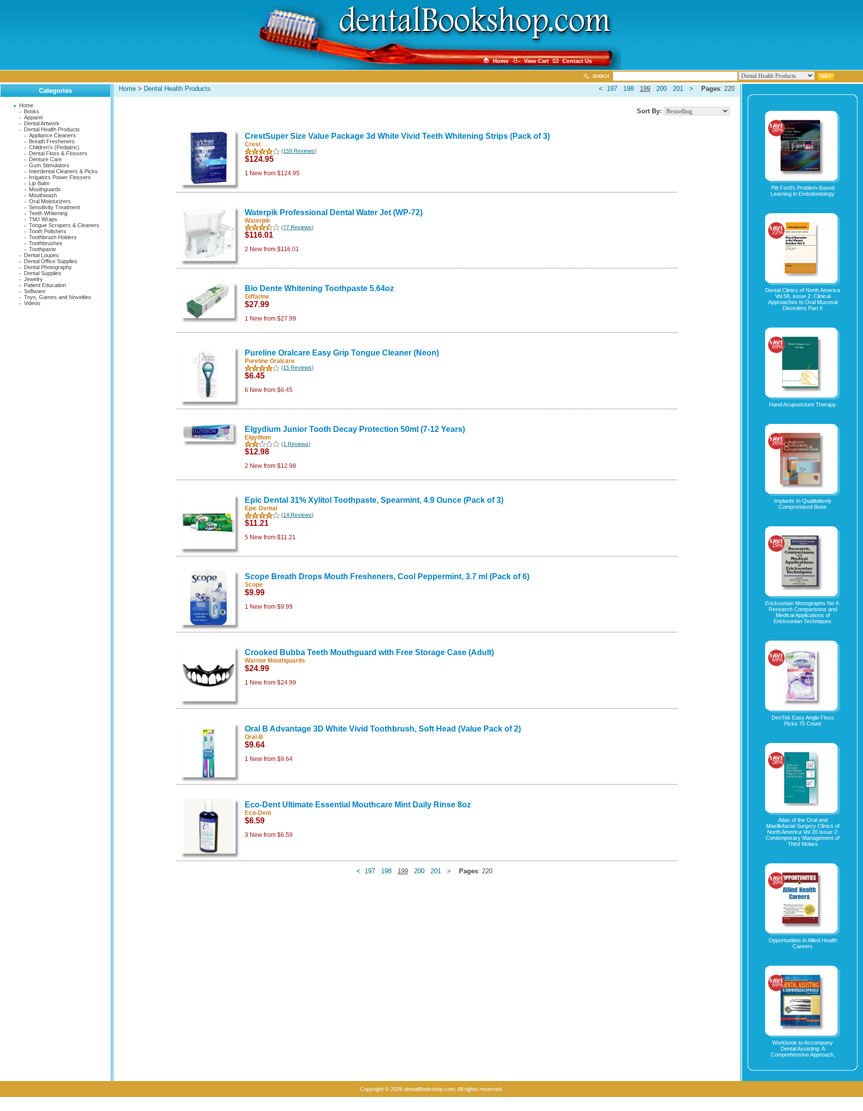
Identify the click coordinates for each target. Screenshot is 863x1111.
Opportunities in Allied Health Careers (803, 943)
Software (34, 291)
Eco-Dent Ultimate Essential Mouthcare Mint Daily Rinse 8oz (358, 804)
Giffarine (257, 296)
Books (31, 111)
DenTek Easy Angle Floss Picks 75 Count (803, 721)
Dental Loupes (41, 255)
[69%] (802, 391)
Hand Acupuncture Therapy (802, 404)
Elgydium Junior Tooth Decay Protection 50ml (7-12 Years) (355, 429)
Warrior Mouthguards (275, 660)
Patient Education (45, 285)
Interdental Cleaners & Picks (63, 171)
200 (661, 88)
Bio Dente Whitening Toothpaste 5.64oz (319, 288)
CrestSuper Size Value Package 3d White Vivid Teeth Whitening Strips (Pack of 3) (397, 136)
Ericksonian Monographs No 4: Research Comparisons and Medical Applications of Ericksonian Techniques (802, 612)
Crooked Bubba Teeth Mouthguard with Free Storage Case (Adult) (369, 652)
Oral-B (254, 737)
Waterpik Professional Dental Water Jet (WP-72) (334, 212)
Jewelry (33, 279)
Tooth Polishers (47, 231)
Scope (254, 584)
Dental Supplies (42, 273)
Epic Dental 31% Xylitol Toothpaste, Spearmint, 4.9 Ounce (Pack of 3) (374, 500)
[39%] (802, 927)
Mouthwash (43, 195)
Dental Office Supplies (50, 261)
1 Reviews (296, 444)
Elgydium (258, 437)
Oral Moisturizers (50, 201)
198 (628, 88)
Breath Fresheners (52, 141)
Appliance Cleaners (52, 135)
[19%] (803, 590)
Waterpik (257, 220)
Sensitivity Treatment (54, 207)
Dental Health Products (52, 129)
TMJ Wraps (43, 219)
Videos (32, 303)
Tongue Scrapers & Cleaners (64, 225)
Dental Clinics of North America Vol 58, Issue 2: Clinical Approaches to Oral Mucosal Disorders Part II (802, 299)
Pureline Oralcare (270, 361)
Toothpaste (42, 249)
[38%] (802, 175)
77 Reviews (297, 227)
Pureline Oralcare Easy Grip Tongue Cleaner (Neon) (342, 353)
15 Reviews (297, 367)
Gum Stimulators (49, 165)
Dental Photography (48, 267)
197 (612, 88)
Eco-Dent (258, 812)
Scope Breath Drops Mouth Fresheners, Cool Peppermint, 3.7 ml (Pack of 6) (387, 576)
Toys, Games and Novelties (57, 297)
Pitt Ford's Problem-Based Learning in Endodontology (803, 191)
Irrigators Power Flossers (60, 177)
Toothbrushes (45, 243)
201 (678, 88)
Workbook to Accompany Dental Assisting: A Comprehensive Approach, (803, 1049)
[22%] (803, 277)
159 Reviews (299, 151)
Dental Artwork (41, 123)
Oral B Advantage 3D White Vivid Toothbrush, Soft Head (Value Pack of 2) (383, 729)
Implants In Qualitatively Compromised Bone (803, 504)
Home (26, 105)
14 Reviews (297, 515)
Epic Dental (261, 508)
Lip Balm (39, 183)
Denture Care (45, 159)
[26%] (803, 488)
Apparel (33, 117)
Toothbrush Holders (53, 237)
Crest (253, 144)
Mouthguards (45, 189)
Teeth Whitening (48, 213)
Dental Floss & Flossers (58, 153)
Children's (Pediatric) (54, 147)
